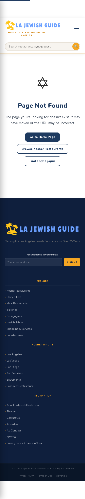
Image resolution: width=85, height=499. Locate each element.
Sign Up (72, 262)
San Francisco (15, 373)
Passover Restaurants (20, 386)
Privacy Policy (26, 475)
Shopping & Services (19, 329)
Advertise (13, 424)
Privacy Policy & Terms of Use (24, 443)
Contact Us (13, 418)
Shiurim (11, 411)
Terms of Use (45, 475)
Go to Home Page (42, 137)
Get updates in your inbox (42, 254)
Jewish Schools (16, 322)
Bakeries (12, 310)
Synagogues (14, 316)
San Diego (13, 367)
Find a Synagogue (42, 161)
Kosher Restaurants (18, 291)
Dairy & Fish (14, 297)
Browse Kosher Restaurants (42, 149)
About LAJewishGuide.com (23, 405)
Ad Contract (14, 430)
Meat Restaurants (17, 303)
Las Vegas (13, 361)
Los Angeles (14, 354)
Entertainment (15, 335)
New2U (11, 437)
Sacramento (14, 380)
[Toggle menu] (76, 28)
